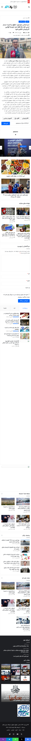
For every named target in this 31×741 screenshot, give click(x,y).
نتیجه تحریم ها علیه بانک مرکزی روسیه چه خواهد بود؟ (11, 568)
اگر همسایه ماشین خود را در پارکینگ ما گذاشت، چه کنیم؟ (12, 321)
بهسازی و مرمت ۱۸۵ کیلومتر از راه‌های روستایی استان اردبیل (10, 541)
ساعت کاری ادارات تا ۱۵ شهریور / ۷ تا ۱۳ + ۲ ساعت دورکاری (13, 1)
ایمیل (28, 281)
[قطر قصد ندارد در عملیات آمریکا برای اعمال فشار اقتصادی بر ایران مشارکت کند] (25, 666)
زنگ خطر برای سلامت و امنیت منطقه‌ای (12, 328)
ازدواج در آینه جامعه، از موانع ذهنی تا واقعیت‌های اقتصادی (8, 525)
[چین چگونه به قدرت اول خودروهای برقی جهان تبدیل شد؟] (5, 678)
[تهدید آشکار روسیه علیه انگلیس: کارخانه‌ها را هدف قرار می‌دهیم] (23, 501)
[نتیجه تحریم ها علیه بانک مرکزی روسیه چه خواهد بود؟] (25, 570)
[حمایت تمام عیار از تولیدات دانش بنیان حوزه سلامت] (25, 557)
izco (7, 727)
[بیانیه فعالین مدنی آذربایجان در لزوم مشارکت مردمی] (24, 315)
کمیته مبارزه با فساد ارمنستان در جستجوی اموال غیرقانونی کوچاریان (16, 151)
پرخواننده (25, 308)
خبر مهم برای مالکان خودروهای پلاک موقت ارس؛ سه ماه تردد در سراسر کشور (8, 234)
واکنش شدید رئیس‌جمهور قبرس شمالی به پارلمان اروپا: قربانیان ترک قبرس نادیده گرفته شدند (23, 236)
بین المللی (22, 21)
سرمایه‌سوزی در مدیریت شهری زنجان (9, 507)
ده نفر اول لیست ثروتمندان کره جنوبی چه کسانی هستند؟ (11, 334)
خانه (27, 18)
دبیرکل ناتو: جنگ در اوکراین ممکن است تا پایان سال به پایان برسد (11, 562)
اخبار (24, 18)
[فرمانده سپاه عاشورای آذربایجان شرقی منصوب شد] (25, 550)
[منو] (2, 7)
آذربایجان (24, 118)
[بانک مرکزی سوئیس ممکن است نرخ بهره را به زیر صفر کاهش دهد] (8, 211)
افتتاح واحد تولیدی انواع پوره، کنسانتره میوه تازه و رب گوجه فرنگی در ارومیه (10, 342)
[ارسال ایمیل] (23, 32)
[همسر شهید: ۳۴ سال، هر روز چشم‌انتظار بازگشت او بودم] (23, 211)
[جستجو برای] (29, 7)
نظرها (5, 308)
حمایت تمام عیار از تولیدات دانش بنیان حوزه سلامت (11, 555)
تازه (14, 308)
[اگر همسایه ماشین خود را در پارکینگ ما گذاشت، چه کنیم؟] (24, 322)
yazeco (26, 32)
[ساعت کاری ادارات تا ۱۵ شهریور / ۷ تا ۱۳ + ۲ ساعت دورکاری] (23, 518)
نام (29, 274)
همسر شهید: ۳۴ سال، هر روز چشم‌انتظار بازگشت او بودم (23, 217)
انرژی (16, 730)
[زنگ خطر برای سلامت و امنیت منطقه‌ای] (24, 329)
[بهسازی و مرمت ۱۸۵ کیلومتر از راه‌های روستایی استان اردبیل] (25, 542)
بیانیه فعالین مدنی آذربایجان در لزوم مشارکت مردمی (11, 314)
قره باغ (16, 118)
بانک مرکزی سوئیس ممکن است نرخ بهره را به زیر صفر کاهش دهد (8, 218)
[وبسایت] (16, 135)
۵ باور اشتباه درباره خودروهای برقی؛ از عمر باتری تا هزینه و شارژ (23, 627)
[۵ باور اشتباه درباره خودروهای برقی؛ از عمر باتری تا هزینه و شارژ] (23, 620)
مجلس (8, 730)
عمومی (12, 730)
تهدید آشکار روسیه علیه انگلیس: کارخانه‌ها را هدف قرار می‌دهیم (24, 508)
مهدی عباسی (7, 118)
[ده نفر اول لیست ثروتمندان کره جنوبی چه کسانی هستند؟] (24, 336)
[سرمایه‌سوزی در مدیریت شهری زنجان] (8, 501)
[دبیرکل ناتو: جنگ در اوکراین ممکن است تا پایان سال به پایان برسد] (25, 563)
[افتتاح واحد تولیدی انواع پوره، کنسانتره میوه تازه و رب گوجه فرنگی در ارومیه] (24, 401)
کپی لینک (5, 123)
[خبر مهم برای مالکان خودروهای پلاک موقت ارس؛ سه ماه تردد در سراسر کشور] (8, 227)
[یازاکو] (10, 6)
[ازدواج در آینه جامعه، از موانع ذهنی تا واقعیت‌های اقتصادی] (8, 518)
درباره (20, 730)
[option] (15, 148)
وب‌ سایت (27, 288)
